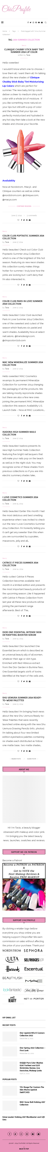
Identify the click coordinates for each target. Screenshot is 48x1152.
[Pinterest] (36, 22)
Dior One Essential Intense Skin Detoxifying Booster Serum (21, 633)
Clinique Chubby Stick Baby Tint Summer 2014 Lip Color (24, 50)
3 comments (32, 215)
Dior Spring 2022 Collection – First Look (32, 1049)
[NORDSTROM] (11, 949)
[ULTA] (12, 958)
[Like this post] (18, 220)
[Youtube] (39, 22)
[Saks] (34, 989)
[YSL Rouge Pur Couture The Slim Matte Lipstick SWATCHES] (9, 1091)
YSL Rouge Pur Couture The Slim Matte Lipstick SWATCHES (32, 1089)
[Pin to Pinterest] (27, 220)
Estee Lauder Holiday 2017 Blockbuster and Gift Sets (23, 1118)
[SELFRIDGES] (34, 958)
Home (4, 31)
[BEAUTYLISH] (12, 977)
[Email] (42, 22)
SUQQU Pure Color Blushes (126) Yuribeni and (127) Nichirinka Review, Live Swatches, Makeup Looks (31, 1067)
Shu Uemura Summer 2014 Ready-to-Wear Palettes (22, 699)
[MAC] (34, 980)
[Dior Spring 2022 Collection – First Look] (9, 1051)
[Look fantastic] (12, 989)
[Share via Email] (30, 220)
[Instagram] (33, 22)
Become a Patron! (12, 860)
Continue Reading (24, 206)
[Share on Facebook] (21, 220)
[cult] (12, 998)
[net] (34, 998)
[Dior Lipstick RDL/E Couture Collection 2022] (9, 1036)
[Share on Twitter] (24, 220)
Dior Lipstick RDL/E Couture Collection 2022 (32, 1034)
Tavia (28, 55)
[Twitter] (30, 22)
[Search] (45, 22)
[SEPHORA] (33, 949)
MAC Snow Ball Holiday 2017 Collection (32, 1103)
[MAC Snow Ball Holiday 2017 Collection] (9, 1106)
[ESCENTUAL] (34, 968)
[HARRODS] (12, 968)
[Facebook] (28, 22)
